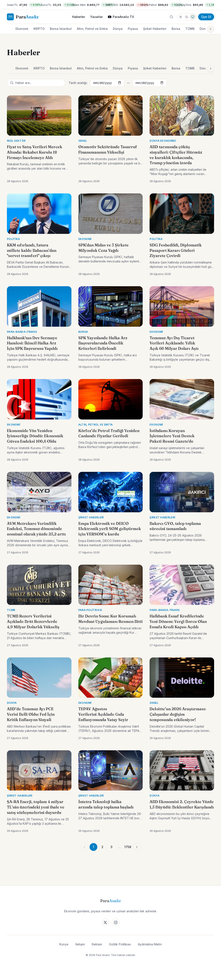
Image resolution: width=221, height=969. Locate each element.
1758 (127, 847)
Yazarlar (96, 17)
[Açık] (181, 17)
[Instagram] (116, 922)
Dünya (118, 29)
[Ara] (171, 17)
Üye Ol (206, 17)
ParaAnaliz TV (123, 17)
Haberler (78, 17)
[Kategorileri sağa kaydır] (210, 29)
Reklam (97, 944)
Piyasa (133, 29)
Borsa (176, 29)
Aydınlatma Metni (150, 944)
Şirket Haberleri (154, 29)
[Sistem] (193, 17)
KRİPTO (39, 29)
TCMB (189, 29)
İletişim (80, 944)
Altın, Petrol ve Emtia (92, 29)
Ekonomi (22, 29)
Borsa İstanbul (61, 29)
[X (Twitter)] (105, 922)
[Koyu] (187, 17)
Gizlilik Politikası (120, 944)
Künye (63, 944)
